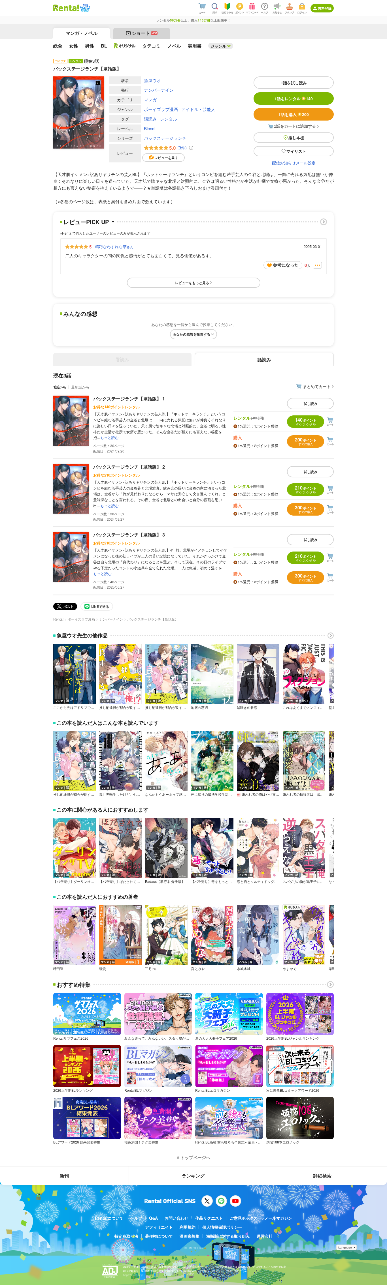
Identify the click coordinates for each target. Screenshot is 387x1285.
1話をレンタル (294, 98)
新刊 (64, 1175)
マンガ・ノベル (81, 33)
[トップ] (66, 8)
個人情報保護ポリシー (222, 1227)
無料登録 (324, 8)
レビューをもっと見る (192, 282)
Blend (149, 128)
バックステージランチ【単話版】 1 (129, 398)
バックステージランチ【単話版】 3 (129, 534)
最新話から (80, 387)
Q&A (153, 1218)
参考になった (286, 265)
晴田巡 (58, 968)
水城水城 (243, 968)
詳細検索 (322, 1175)
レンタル (168, 119)
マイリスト (296, 151)
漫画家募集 (189, 1236)
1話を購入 (293, 114)
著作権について (159, 1236)
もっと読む (109, 437)
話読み (150, 119)
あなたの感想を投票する (191, 334)
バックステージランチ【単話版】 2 (129, 467)
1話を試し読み (294, 82)
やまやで (289, 968)
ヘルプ (136, 1218)
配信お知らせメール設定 (294, 163)
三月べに (152, 968)
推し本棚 (296, 137)
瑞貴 (102, 968)
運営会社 (265, 1236)
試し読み (310, 403)
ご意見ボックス (244, 1218)
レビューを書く (166, 157)
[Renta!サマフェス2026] (84, 8)
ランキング (193, 1175)
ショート (144, 33)
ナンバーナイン (159, 90)
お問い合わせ (176, 1218)
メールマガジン (278, 1218)
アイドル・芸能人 (198, 109)
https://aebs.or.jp (133, 1275)
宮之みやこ (199, 968)
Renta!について (109, 1218)
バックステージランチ (165, 138)
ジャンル (218, 46)
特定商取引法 (126, 1236)
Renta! (58, 619)
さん (114, 246)
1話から (59, 387)
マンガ (150, 99)
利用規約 (187, 1227)
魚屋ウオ (152, 80)
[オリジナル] (125, 45)
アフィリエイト (159, 1227)
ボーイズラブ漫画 (161, 109)
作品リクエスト (209, 1218)
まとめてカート (317, 386)
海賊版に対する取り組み (228, 1236)
